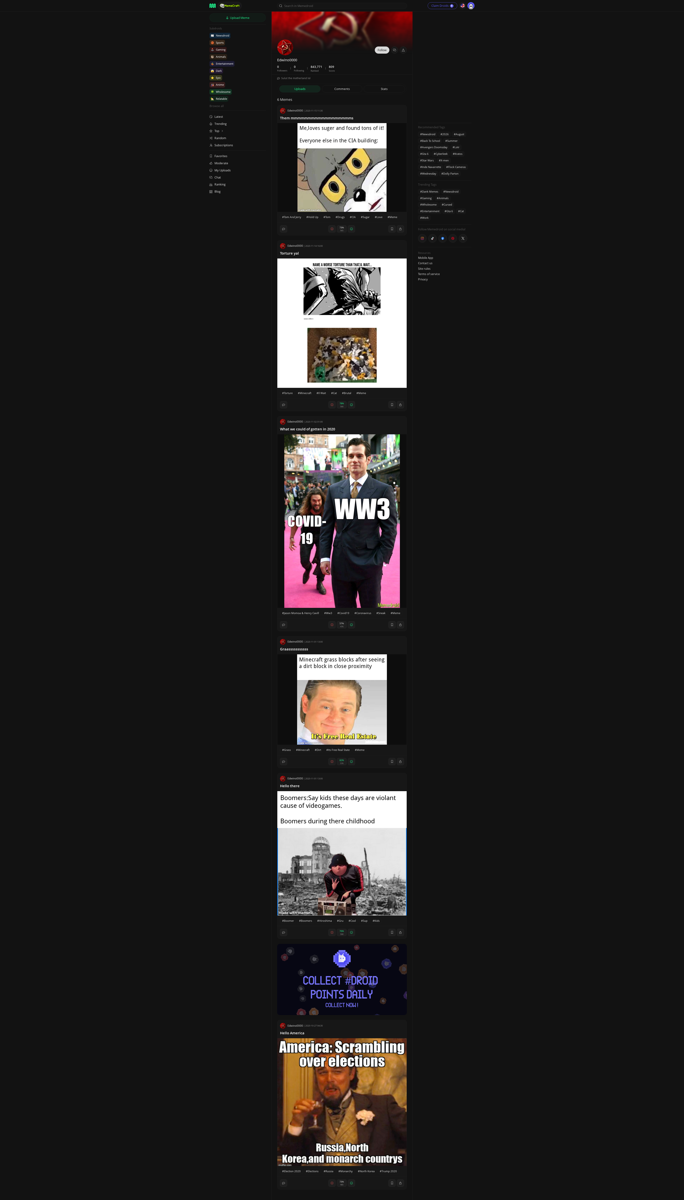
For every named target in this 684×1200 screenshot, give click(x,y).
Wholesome (220, 92)
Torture (288, 393)
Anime (217, 84)
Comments (342, 89)
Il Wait (322, 393)
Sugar (366, 217)
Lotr (456, 147)
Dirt (319, 750)
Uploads (299, 89)
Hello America (292, 1033)
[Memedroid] (212, 6)
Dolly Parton (450, 173)
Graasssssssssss (294, 649)
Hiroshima (325, 920)
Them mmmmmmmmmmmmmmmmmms (316, 118)
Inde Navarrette (431, 167)
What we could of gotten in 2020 (307, 429)
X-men (445, 160)
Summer (452, 141)
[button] (403, 50)
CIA (354, 217)
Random (220, 138)
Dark (216, 71)
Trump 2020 (389, 1171)
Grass (287, 750)
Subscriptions (223, 145)
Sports (217, 42)
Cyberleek (442, 154)
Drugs (341, 217)
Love (379, 217)
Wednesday (429, 173)
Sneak (381, 613)
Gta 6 (425, 154)
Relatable (219, 98)
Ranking (220, 184)
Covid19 (344, 613)
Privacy (423, 279)
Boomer (289, 920)
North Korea (367, 1171)
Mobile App (425, 258)
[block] (400, 228)
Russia (329, 1171)
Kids (377, 920)
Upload (239, 18)
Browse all (216, 106)
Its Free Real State (339, 750)
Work (425, 217)
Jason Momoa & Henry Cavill (301, 613)
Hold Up (313, 217)
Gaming (218, 49)
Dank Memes (430, 191)
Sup (365, 920)
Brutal (347, 393)
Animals (218, 56)
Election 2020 (292, 1171)
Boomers (306, 920)
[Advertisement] (444, 66)
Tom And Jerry (292, 217)
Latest (218, 117)
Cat (335, 393)
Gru (341, 920)
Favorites (220, 156)
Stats (384, 89)
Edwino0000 (295, 110)
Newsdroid (220, 35)
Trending (220, 124)
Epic (216, 77)
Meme (393, 217)
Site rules (424, 269)
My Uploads (222, 170)
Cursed (448, 204)
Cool (353, 920)
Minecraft (305, 393)
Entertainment (222, 63)
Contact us (425, 263)
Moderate (221, 163)
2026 (445, 134)
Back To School (431, 141)
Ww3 (329, 613)
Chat (217, 177)
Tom (327, 217)
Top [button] (217, 131)
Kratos (458, 154)
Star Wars (428, 160)
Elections (313, 1171)
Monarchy (346, 1171)
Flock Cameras (457, 167)
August (460, 134)
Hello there (290, 785)
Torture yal (289, 253)
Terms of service (429, 274)
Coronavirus (363, 613)
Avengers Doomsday (434, 147)
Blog (217, 191)
